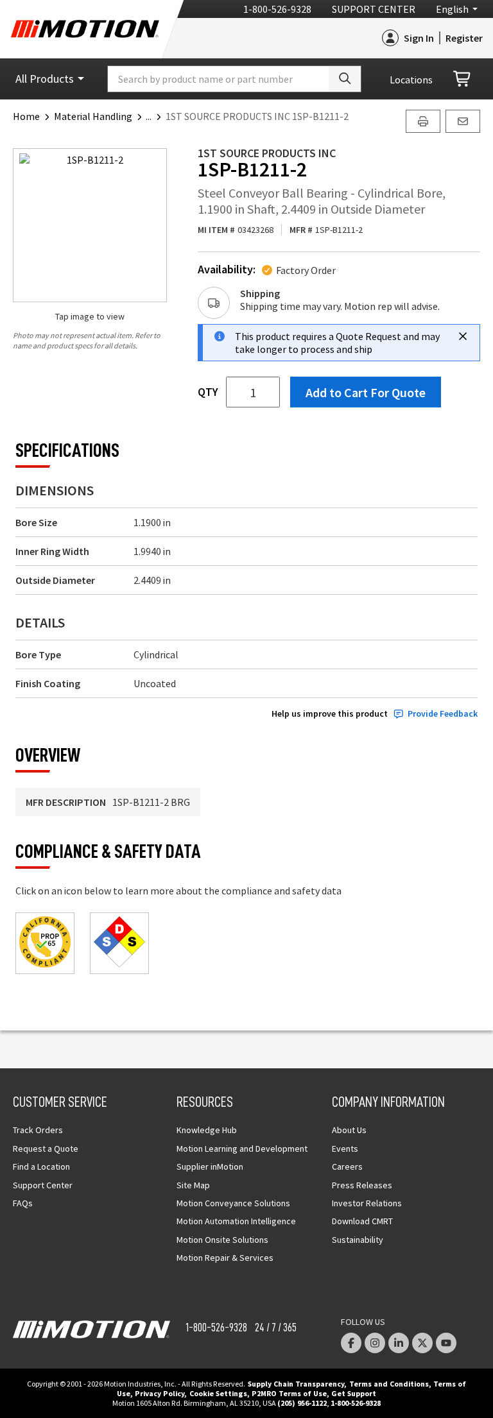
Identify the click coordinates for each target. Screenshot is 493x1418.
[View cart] (463, 79)
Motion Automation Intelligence (236, 1221)
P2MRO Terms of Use (289, 1393)
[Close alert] (462, 336)
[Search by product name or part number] (345, 79)
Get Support (353, 1393)
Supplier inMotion (210, 1166)
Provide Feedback (443, 713)
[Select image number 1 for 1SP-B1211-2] (90, 225)
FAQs (23, 1203)
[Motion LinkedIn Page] (398, 1343)
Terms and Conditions (389, 1383)
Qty (208, 392)
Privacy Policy (159, 1393)
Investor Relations (367, 1203)
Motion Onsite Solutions (222, 1239)
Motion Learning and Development (242, 1148)
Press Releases (362, 1185)
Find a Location (41, 1166)
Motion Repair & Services (225, 1257)
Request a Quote (45, 1148)
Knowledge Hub (207, 1130)
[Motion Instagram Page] (375, 1343)
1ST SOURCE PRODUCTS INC (267, 153)
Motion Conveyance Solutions (233, 1203)
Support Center (373, 9)
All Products (44, 78)
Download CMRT (362, 1221)
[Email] (462, 121)
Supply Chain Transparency (296, 1383)
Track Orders (38, 1130)
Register (464, 37)
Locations (411, 79)
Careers (347, 1166)
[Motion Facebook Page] (351, 1343)
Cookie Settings (218, 1393)
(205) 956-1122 (302, 1403)
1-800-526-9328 (277, 9)
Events (345, 1148)
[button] (156, 116)
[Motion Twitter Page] (422, 1343)
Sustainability (357, 1239)
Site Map (193, 1185)
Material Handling (93, 116)
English (452, 9)
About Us (349, 1130)
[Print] (423, 121)
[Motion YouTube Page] (446, 1343)
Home (26, 116)
